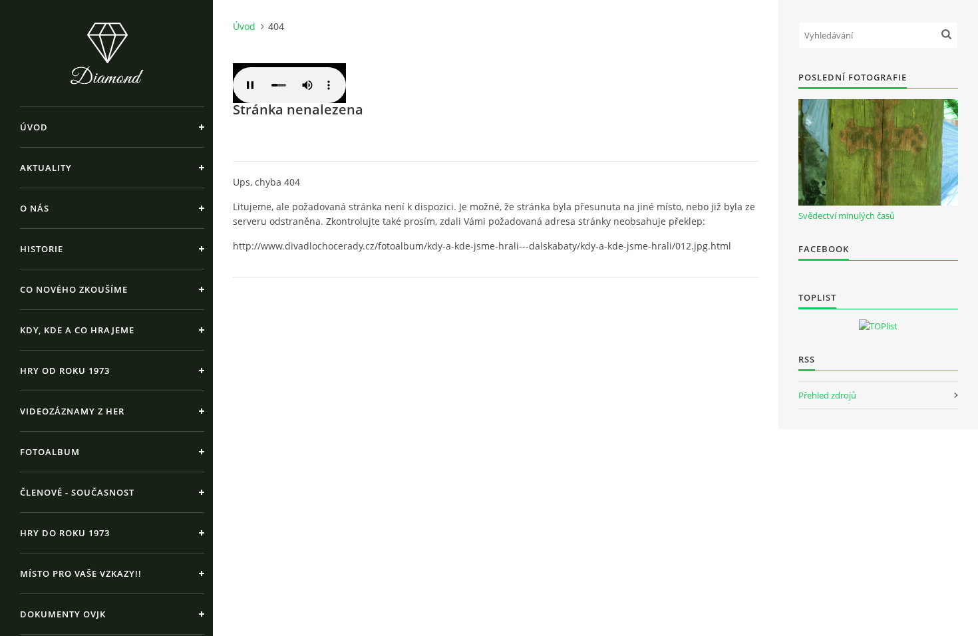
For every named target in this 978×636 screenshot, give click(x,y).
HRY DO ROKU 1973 (65, 533)
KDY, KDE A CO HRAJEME (77, 330)
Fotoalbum (50, 452)
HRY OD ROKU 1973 (65, 371)
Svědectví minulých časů (846, 216)
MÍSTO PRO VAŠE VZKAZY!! (81, 573)
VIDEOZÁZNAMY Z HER (72, 411)
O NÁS (34, 208)
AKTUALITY (46, 168)
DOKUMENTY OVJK (63, 614)
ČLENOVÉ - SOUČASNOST (77, 492)
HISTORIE (41, 249)
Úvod (34, 127)
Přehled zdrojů (827, 395)
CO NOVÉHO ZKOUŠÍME (74, 289)
